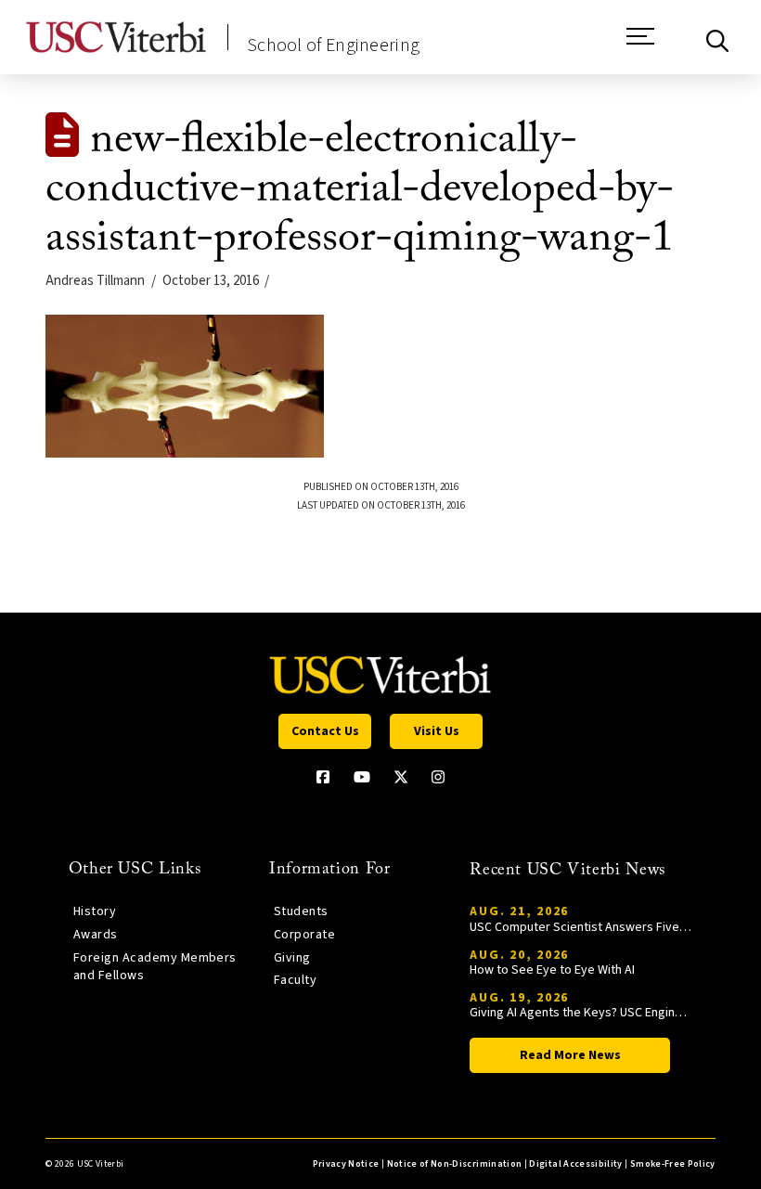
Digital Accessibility (575, 1163)
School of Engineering (333, 45)
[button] (640, 45)
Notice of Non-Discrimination (454, 1163)
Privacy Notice (346, 1163)
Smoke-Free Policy (673, 1163)
